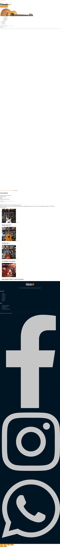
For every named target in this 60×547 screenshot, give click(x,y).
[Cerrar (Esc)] (12, 544)
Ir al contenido (2, 0)
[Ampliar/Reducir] (1, 544)
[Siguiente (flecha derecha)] (5, 546)
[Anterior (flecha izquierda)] (1, 546)
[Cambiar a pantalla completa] (5, 544)
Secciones (3, 10)
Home (3, 8)
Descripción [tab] (4, 203)
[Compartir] (8, 544)
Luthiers (5, 14)
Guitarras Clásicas (10, 190)
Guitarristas (6, 12)
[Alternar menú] (8, 10)
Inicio (1, 190)
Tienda (5, 11)
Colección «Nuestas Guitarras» (9, 15)
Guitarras (4, 190)
